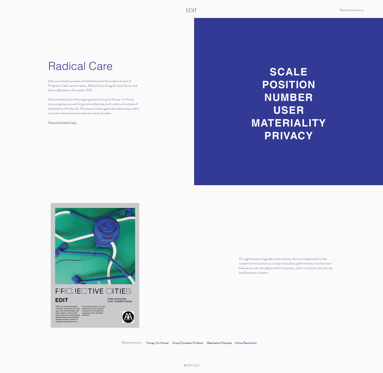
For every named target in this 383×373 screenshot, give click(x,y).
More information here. (62, 122)
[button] (356, 10)
